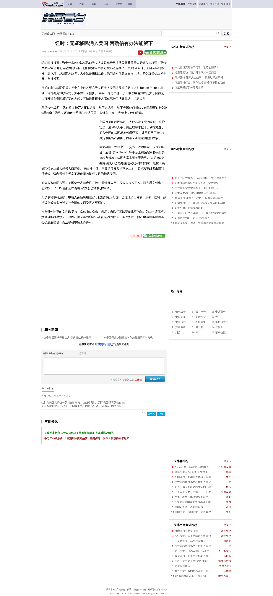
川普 (178, 332)
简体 (178, 4)
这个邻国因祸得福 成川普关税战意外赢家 (67, 337)
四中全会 (200, 311)
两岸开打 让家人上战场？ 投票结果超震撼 (199, 77)
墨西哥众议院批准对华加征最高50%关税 (129, 337)
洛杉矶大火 (221, 322)
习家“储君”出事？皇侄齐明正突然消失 (197, 183)
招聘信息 (141, 589)
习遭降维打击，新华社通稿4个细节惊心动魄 (200, 82)
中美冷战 (180, 322)
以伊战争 (200, 322)
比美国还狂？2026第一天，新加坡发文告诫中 (201, 213)
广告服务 (120, 589)
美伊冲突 (200, 317)
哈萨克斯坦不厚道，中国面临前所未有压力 (199, 223)
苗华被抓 (220, 332)
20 (137, 236)
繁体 (183, 4)
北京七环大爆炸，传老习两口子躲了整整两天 (201, 178)
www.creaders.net (49, 51)
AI (196, 332)
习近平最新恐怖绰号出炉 (189, 87)
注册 (228, 4)
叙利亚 (219, 327)
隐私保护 (162, 589)
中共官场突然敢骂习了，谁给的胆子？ (197, 67)
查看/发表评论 (105, 51)
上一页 (151, 413)
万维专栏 (180, 327)
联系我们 (131, 589)
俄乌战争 (180, 311)
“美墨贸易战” (105, 344)
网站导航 (152, 589)
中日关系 (180, 317)
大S (217, 317)
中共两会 (220, 311)
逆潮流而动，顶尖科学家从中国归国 (195, 72)
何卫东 (199, 327)
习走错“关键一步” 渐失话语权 (192, 218)
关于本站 (110, 589)
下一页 (161, 413)
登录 (223, 4)
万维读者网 (48, 33)
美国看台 (62, 33)
